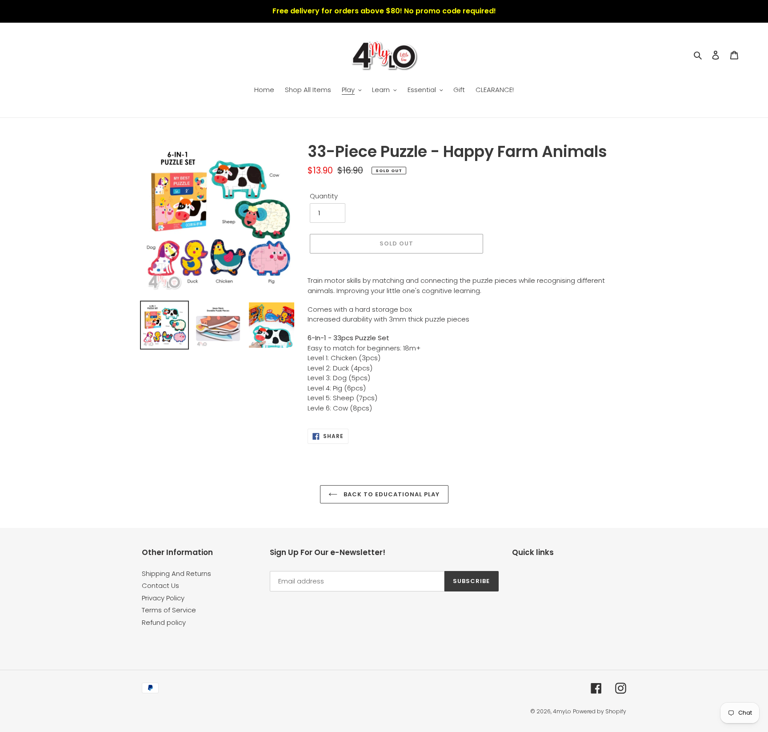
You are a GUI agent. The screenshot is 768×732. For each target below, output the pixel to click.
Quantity (324, 196)
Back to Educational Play (391, 494)
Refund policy (164, 622)
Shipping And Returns (176, 573)
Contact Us (160, 585)
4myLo (562, 711)
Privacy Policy (163, 598)
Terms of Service (169, 610)
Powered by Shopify (599, 711)
